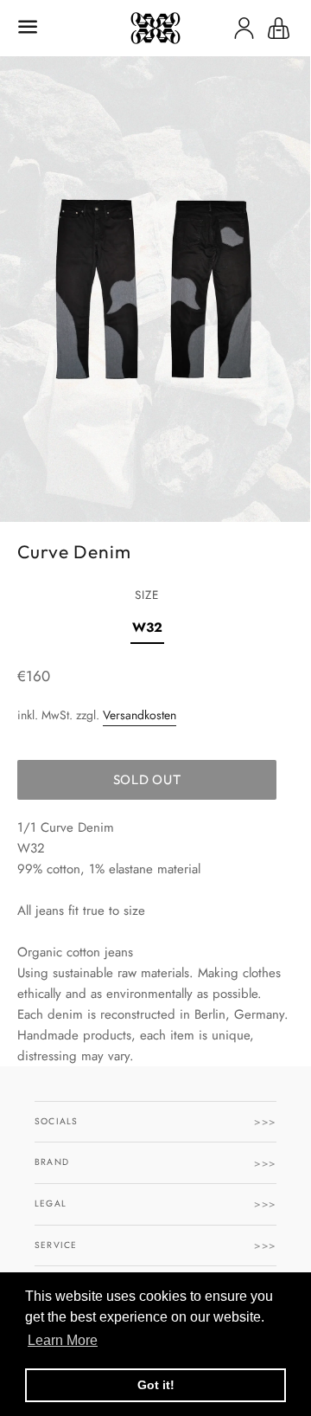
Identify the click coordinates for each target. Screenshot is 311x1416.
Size (147, 595)
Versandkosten (139, 715)
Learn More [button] (63, 1340)
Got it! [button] (156, 1385)
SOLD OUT (147, 779)
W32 (147, 627)
